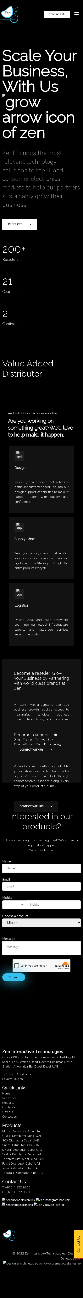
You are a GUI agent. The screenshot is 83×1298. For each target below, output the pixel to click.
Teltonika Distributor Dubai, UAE (23, 1159)
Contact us (9, 1116)
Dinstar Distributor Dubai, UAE (22, 1150)
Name (6, 861)
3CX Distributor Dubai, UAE (20, 1140)
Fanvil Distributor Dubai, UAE (21, 1163)
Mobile (7, 898)
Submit (14, 977)
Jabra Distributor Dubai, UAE (20, 1168)
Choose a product (15, 916)
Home (6, 1093)
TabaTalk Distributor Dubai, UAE (23, 1173)
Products (15, 224)
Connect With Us (31, 750)
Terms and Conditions (16, 1074)
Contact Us (57, 14)
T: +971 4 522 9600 (16, 1187)
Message (8, 939)
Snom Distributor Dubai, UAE (21, 1145)
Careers (7, 1112)
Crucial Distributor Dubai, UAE (22, 1136)
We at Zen (9, 1098)
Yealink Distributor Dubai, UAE (22, 1154)
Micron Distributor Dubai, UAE (22, 1131)
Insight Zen (9, 1107)
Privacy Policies (12, 1079)
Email (6, 879)
